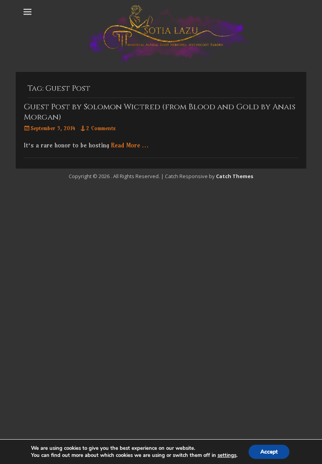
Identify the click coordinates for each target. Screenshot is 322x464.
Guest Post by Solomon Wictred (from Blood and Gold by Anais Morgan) (159, 111)
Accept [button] (269, 451)
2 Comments (101, 128)
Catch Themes (234, 176)
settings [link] (227, 455)
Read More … (129, 145)
